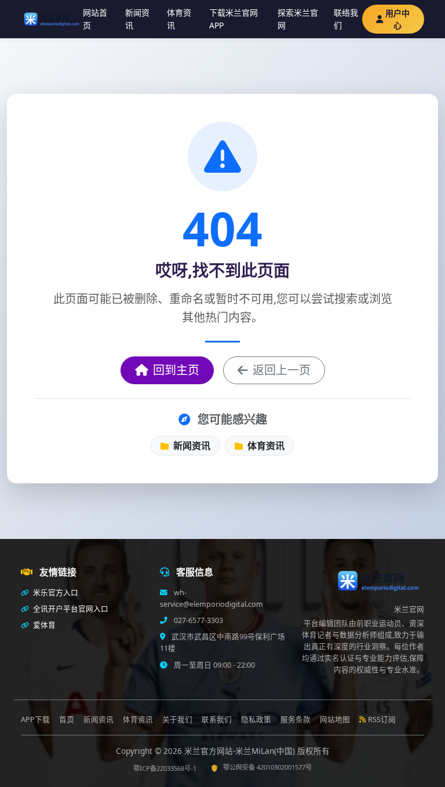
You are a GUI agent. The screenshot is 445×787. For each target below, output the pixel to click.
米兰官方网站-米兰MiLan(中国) (240, 750)
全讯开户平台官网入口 (69, 609)
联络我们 (346, 19)
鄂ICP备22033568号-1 (164, 768)
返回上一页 (282, 370)
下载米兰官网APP (233, 19)
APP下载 (35, 719)
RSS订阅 (382, 719)
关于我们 (177, 719)
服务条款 (295, 719)
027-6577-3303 (197, 620)
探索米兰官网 (298, 19)
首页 (66, 719)
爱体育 (43, 625)
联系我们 (217, 719)
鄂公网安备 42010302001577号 (267, 767)
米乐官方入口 (54, 592)
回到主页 (176, 370)
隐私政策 (256, 719)
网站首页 (95, 19)
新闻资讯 (137, 19)
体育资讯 (179, 19)
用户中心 (397, 19)
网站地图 (335, 719)
